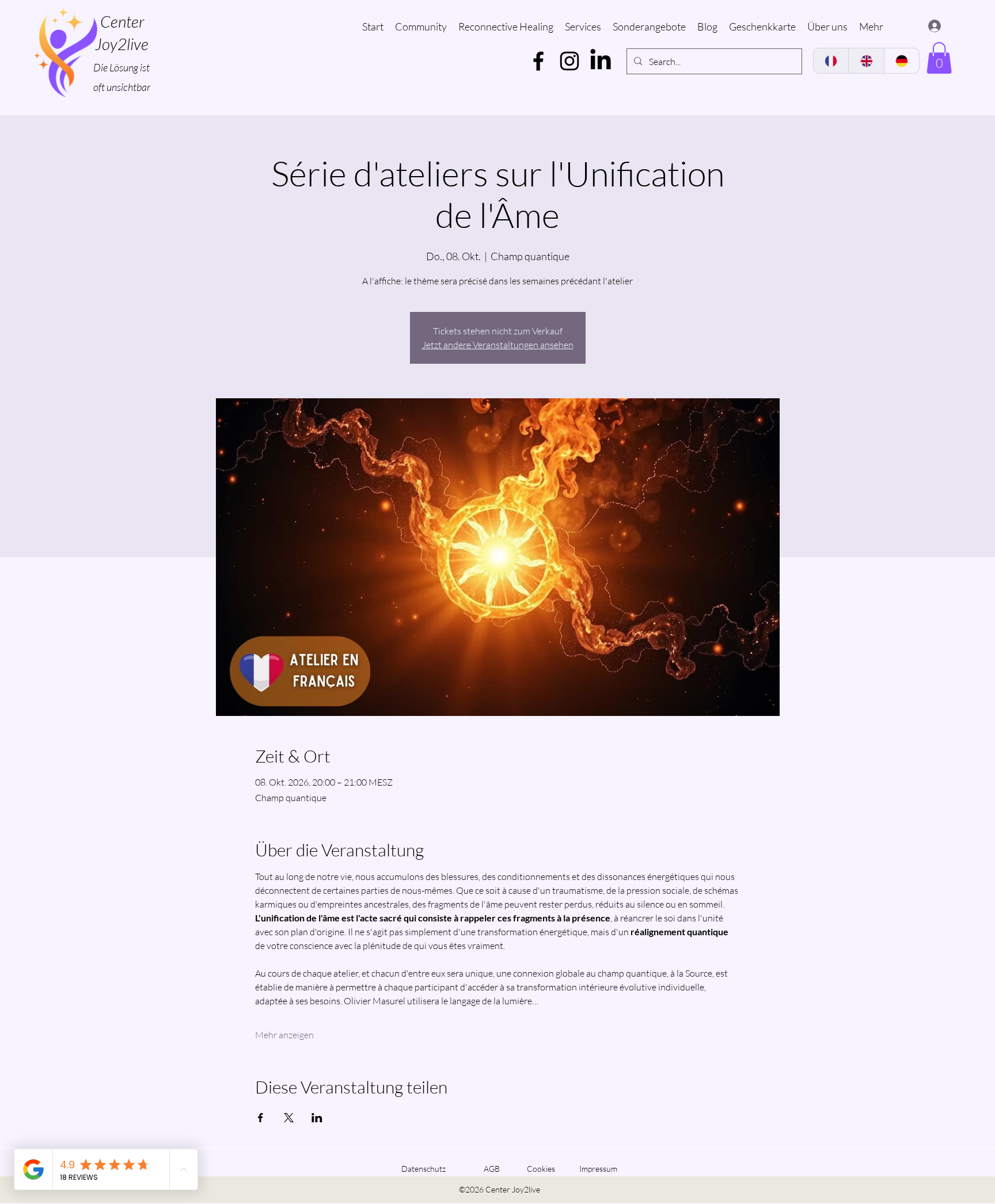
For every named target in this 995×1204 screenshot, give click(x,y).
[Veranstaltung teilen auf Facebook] (260, 1117)
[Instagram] (569, 61)
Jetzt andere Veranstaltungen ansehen (498, 344)
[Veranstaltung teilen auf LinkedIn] (317, 1117)
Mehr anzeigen (284, 1035)
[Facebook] (538, 61)
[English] (865, 60)
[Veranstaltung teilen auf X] (288, 1117)
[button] (939, 58)
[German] (901, 60)
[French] (831, 60)
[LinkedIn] (600, 61)
